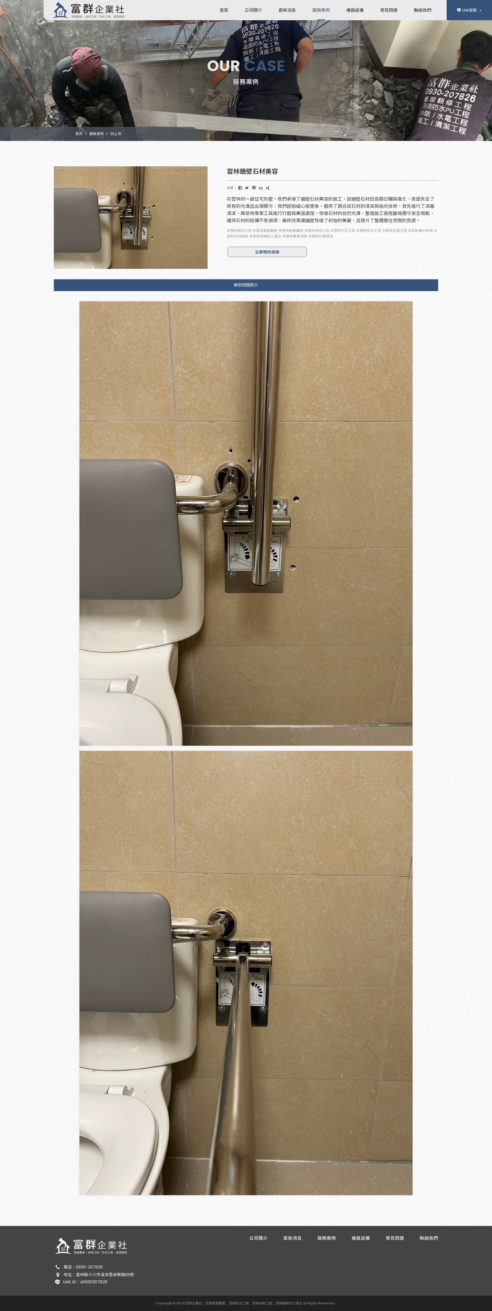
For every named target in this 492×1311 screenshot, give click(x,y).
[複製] (267, 188)
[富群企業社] (92, 1245)
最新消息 (287, 10)
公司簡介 (253, 10)
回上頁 (116, 134)
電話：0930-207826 (83, 1267)
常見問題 (388, 10)
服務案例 (321, 10)
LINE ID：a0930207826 (85, 1282)
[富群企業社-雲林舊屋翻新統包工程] (89, 10)
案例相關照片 (246, 285)
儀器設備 (355, 10)
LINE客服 (469, 10)
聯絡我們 (422, 10)
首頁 (224, 10)
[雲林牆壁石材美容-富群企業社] (240, 188)
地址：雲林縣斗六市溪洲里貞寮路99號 (99, 1275)
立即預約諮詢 (267, 252)
